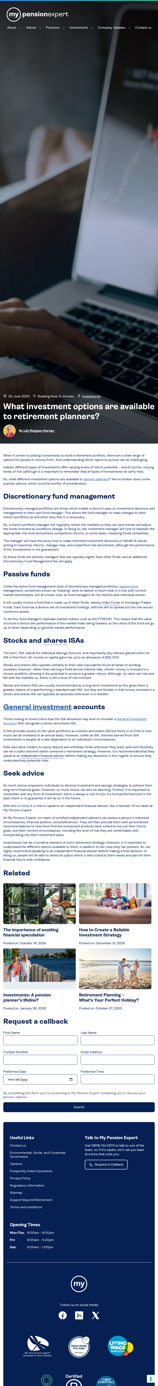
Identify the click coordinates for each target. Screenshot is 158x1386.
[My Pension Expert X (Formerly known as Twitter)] (96, 1316)
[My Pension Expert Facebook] (63, 1316)
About (11, 27)
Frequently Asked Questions (31, 1171)
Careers (16, 1164)
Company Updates (111, 27)
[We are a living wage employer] (120, 1346)
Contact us (143, 27)
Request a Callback (109, 1164)
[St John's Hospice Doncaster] (37, 1346)
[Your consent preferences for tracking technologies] (151, 1379)
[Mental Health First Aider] (79, 1347)
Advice (31, 27)
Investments (79, 27)
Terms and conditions (26, 1207)
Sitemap (16, 1193)
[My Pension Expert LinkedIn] (79, 1316)
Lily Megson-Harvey (38, 431)
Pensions (53, 27)
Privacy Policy (20, 1178)
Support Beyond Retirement (31, 1200)
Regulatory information (27, 1185)
